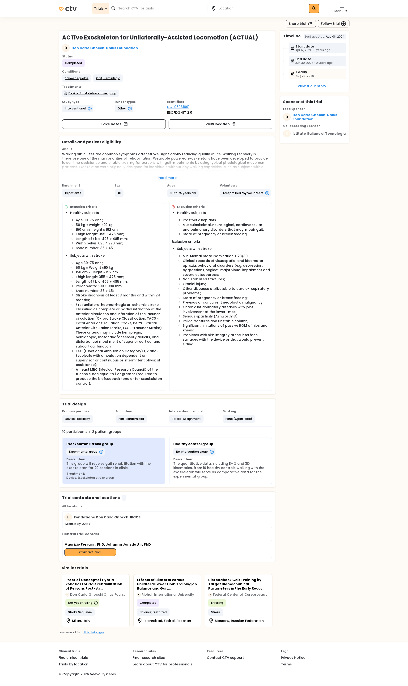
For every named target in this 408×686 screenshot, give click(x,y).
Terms (286, 664)
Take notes (111, 124)
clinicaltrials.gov (93, 632)
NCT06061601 (178, 107)
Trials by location (73, 664)
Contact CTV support (225, 658)
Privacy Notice (293, 658)
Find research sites (149, 658)
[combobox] (161, 8)
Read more (167, 178)
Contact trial (90, 552)
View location (217, 124)
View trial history (312, 86)
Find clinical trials (73, 658)
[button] (76, 78)
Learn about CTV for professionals (162, 664)
